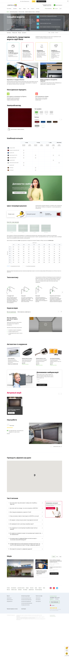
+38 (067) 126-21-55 (47, 5)
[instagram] (51, 588)
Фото (57, 556)
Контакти (37, 8)
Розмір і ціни (14, 32)
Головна (8, 29)
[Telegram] (57, 588)
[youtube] (54, 588)
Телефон (38, 379)
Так (33, 1)
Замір (49, 32)
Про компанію (9, 8)
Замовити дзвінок (41, 384)
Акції (28, 8)
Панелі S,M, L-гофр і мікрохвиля (13, 222)
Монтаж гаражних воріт (11, 311)
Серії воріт (9, 32)
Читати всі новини (54, 573)
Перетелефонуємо (54, 601)
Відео (60, 556)
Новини (54, 556)
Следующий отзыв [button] (56, 446)
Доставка (52, 32)
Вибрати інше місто (41, 1)
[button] (61, 119)
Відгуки (24, 8)
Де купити (24, 32)
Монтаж (56, 32)
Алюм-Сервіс (12, 425)
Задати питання (50, 508)
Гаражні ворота (17, 29)
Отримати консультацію (19, 192)
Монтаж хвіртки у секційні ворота (24, 311)
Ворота (12, 29)
